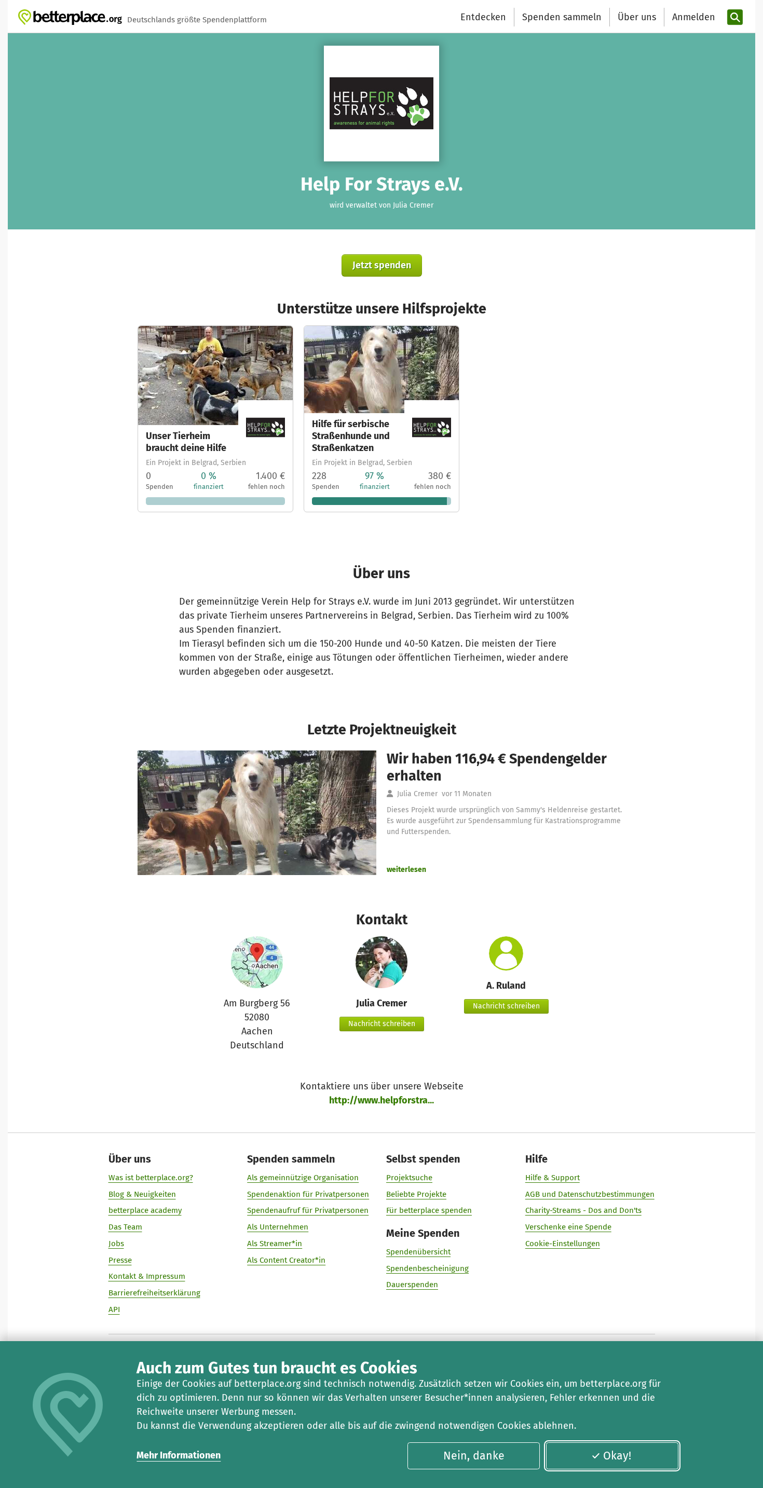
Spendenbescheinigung (427, 1268)
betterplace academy (145, 1210)
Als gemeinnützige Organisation (303, 1177)
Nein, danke (474, 1456)
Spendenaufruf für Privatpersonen (308, 1210)
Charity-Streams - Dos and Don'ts (583, 1210)
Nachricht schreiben (381, 1023)
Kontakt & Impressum (146, 1276)
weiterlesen (406, 869)
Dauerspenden (412, 1284)
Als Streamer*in (274, 1243)
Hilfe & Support (552, 1177)
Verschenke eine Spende (568, 1227)
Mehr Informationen (179, 1455)
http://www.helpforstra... (381, 1100)
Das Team (125, 1227)
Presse (120, 1260)
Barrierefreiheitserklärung (154, 1293)
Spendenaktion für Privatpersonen (308, 1194)
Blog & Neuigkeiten (142, 1194)
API (114, 1309)
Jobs (116, 1243)
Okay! (617, 1456)
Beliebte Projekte (416, 1194)
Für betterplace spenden (429, 1210)
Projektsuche (409, 1177)
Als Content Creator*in (286, 1260)
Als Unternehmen (277, 1227)
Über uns (637, 17)
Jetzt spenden (381, 265)
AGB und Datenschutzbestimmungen (590, 1194)
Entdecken (483, 17)
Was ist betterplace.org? (150, 1177)
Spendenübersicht (418, 1252)
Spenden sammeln (562, 17)
